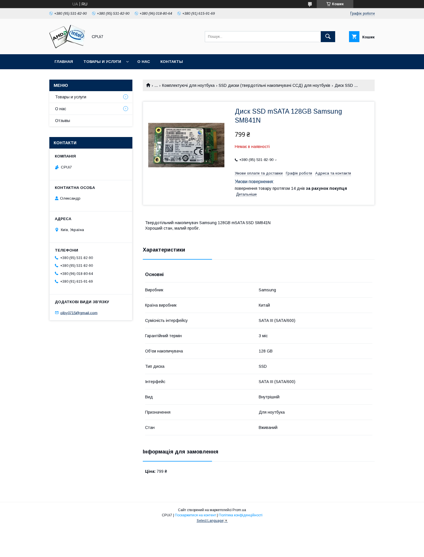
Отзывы (62, 120)
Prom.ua (239, 510)
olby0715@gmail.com (78, 312)
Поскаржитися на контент (195, 515)
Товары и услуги (102, 61)
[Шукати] (328, 36)
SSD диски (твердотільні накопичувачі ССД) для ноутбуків (274, 85)
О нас (143, 61)
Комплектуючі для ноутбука (188, 85)
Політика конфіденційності (240, 515)
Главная (64, 61)
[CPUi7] (67, 46)
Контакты (171, 61)
